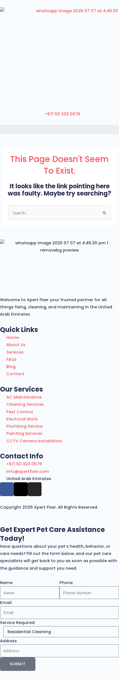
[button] (59, 129)
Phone (66, 582)
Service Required (17, 622)
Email (6, 602)
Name (6, 582)
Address (8, 641)
